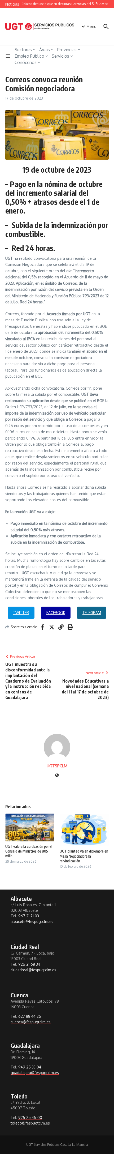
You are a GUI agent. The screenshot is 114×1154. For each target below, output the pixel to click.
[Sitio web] (57, 775)
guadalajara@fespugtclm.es (35, 1072)
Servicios (60, 56)
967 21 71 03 (28, 916)
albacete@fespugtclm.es (32, 921)
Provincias (67, 49)
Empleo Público (29, 56)
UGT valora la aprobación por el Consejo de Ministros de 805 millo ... (28, 851)
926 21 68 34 (29, 964)
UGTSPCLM (57, 765)
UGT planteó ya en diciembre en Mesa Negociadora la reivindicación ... (84, 856)
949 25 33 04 (29, 1067)
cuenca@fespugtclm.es (31, 1022)
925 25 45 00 (30, 1117)
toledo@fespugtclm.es (30, 1123)
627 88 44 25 (29, 1016)
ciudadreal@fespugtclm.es (33, 970)
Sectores (23, 49)
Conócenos (26, 62)
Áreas (44, 49)
